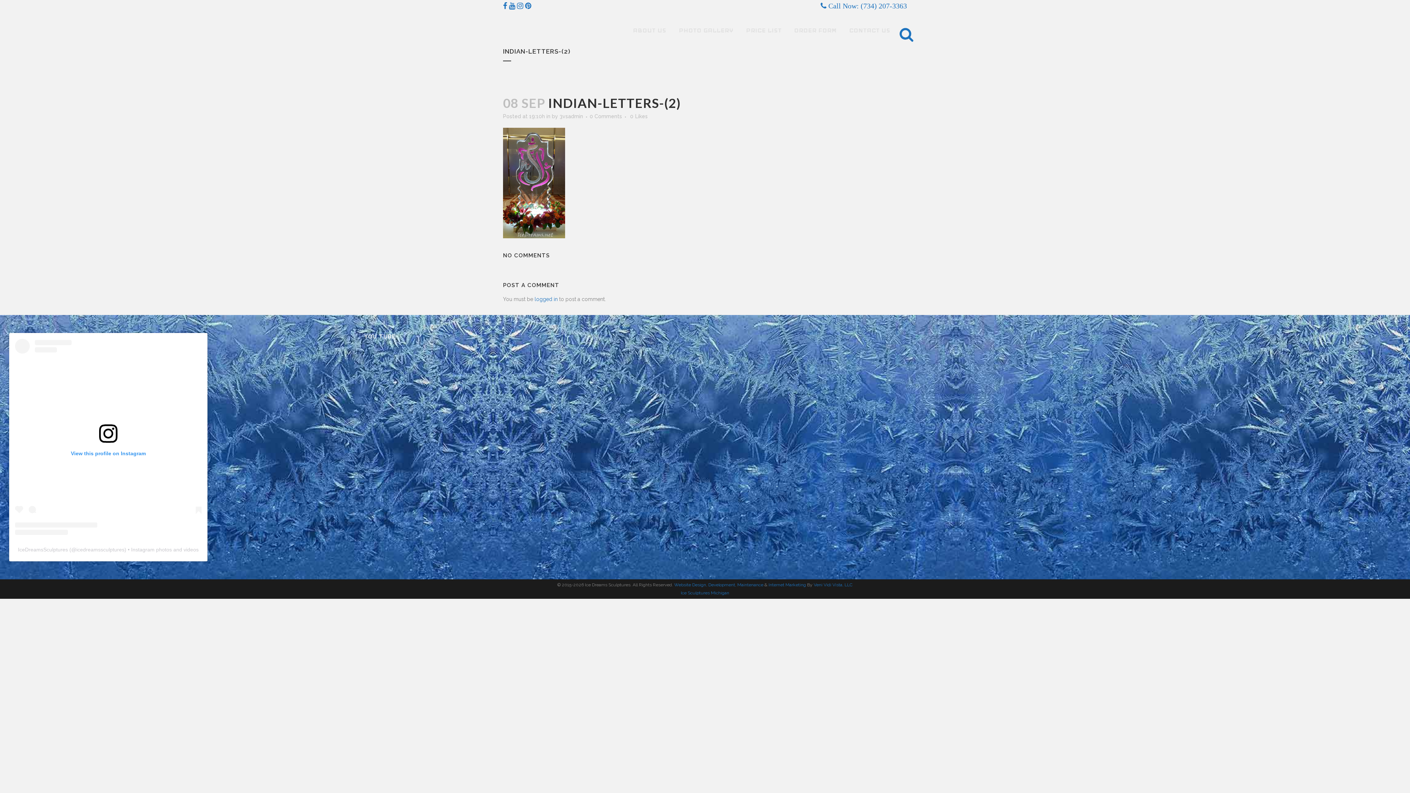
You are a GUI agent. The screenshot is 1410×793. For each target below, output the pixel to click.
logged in (546, 299)
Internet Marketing (786, 584)
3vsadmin (571, 116)
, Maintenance (749, 584)
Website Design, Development (704, 584)
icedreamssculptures (100, 550)
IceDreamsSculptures (43, 550)
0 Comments (606, 116)
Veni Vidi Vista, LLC (833, 584)
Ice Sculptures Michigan (705, 592)
